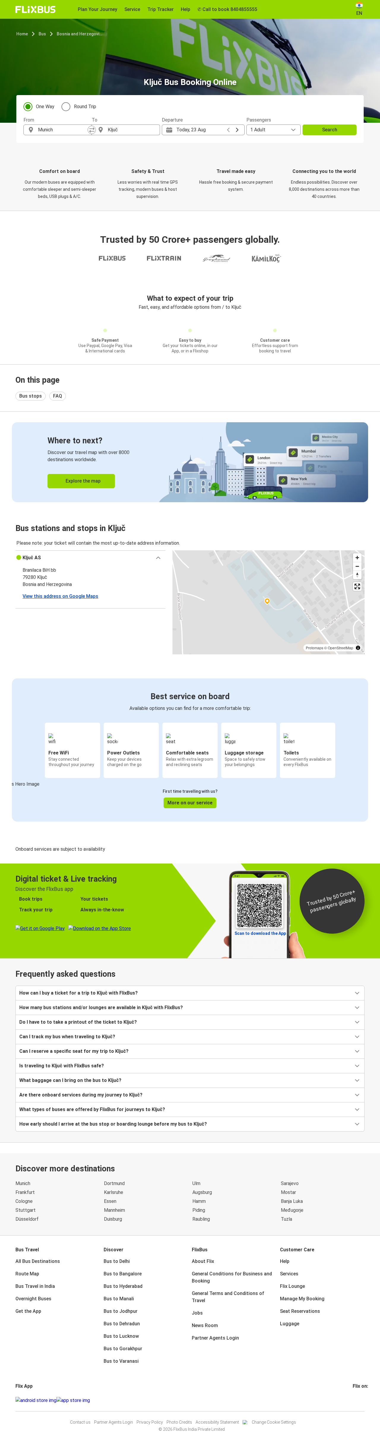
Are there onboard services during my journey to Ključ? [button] (80, 1095)
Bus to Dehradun (122, 1323)
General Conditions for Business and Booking (232, 1277)
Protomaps (314, 647)
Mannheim (114, 1210)
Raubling (201, 1219)
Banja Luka (292, 1201)
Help (284, 1261)
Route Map (27, 1274)
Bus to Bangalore (123, 1274)
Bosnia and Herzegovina (80, 33)
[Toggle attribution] (358, 647)
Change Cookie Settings (274, 1422)
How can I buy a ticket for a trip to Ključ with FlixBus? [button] (78, 993)
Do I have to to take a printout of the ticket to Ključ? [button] (78, 1022)
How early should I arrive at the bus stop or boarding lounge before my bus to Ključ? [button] (113, 1124)
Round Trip (85, 106)
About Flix (203, 1261)
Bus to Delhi (117, 1261)
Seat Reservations (300, 1311)
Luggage (289, 1323)
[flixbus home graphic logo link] (35, 9)
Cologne (24, 1201)
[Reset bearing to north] (357, 575)
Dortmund (114, 1183)
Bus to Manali (119, 1299)
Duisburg (113, 1219)
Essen (110, 1201)
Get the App (28, 1311)
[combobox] (63, 129)
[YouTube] (357, 1400)
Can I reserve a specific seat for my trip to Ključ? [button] (74, 1051)
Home (22, 33)
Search (329, 130)
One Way (45, 106)
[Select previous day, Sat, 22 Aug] (228, 129)
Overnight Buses (33, 1299)
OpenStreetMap (340, 647)
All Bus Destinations (37, 1261)
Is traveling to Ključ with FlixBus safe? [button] (61, 1066)
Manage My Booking (302, 1299)
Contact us (80, 1422)
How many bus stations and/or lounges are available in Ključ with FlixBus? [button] (101, 1007)
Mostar (288, 1192)
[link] (190, 462)
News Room (205, 1325)
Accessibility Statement (217, 1422)
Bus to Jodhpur (120, 1311)
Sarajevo (290, 1183)
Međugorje (292, 1210)
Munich (22, 1183)
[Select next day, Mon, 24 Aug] (237, 129)
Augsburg (202, 1192)
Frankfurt (25, 1192)
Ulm (196, 1183)
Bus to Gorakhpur (123, 1348)
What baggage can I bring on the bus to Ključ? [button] (70, 1080)
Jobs (197, 1313)
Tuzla (286, 1219)
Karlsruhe (113, 1192)
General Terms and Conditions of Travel (228, 1297)
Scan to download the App (260, 933)
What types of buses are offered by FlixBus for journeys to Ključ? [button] (92, 1109)
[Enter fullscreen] (357, 586)
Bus (42, 33)
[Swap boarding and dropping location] (92, 130)
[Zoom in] (357, 557)
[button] (90, 558)
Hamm (199, 1201)
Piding (198, 1210)
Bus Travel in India (35, 1286)
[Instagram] (355, 1400)
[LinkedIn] (359, 1400)
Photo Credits (179, 1422)
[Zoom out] (357, 566)
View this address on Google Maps (60, 596)
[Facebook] (353, 1400)
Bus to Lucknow (121, 1336)
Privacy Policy (150, 1422)
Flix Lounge (292, 1286)
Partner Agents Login (215, 1338)
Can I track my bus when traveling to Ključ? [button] (67, 1036)
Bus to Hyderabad (123, 1286)
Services (289, 1274)
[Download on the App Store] (73, 1400)
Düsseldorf (27, 1219)
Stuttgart (25, 1210)
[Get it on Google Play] (35, 1400)
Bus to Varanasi (121, 1361)
